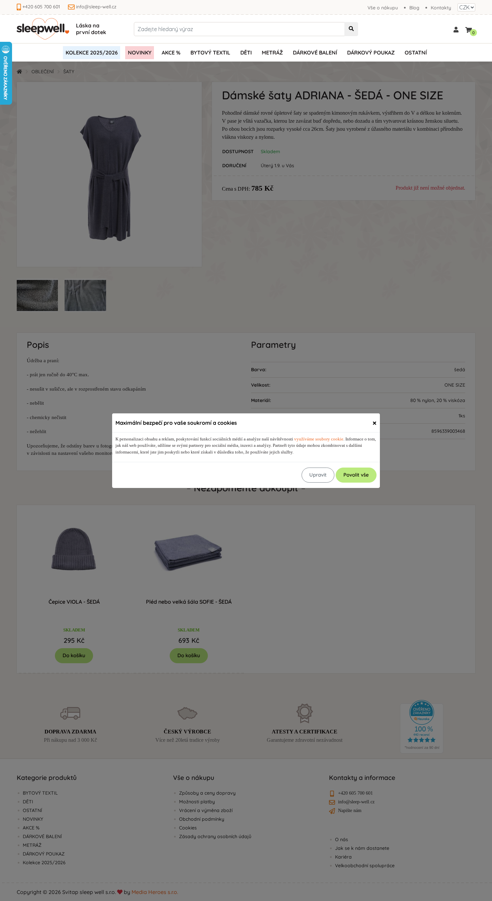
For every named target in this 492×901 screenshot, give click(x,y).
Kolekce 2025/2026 (92, 52)
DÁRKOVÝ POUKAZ (371, 52)
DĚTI (246, 52)
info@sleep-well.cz (96, 7)
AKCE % (171, 52)
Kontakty (441, 8)
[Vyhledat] (351, 29)
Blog (414, 8)
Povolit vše (356, 475)
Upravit (318, 475)
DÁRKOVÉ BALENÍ (315, 52)
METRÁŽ (272, 52)
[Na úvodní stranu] (43, 29)
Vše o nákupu (382, 8)
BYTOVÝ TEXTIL (210, 52)
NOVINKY (140, 52)
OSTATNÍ (416, 52)
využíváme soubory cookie (318, 438)
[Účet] (456, 29)
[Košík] (468, 28)
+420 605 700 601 (41, 7)
